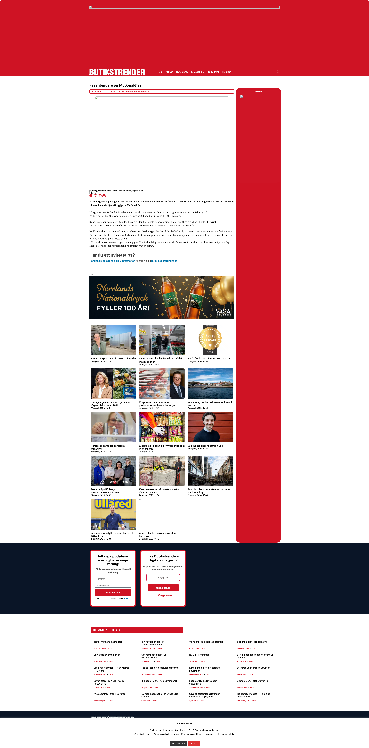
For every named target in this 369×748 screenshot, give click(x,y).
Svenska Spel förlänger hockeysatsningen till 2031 (105, 491)
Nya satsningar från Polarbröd (109, 694)
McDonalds (144, 91)
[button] (277, 71)
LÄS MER (194, 743)
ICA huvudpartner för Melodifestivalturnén (152, 643)
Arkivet (169, 72)
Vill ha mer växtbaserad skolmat (206, 641)
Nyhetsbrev (182, 72)
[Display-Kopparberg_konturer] (184, 7)
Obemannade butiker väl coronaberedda (154, 656)
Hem (160, 72)
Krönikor (226, 72)
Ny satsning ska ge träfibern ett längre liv (113, 358)
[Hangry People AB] (161, 278)
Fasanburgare (129, 91)
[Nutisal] (258, 97)
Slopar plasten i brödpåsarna (252, 641)
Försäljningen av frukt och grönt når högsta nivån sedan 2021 (110, 404)
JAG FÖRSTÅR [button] (178, 743)
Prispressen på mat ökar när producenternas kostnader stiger (157, 404)
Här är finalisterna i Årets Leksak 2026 (209, 358)
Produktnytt (213, 72)
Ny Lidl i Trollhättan (199, 654)
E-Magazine (197, 72)
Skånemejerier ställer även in (252, 681)
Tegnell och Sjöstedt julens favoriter (160, 667)
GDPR (126, 599)
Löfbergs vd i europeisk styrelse (254, 667)
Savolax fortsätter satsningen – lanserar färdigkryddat (205, 695)
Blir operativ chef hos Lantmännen (159, 681)
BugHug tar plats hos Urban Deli (205, 445)
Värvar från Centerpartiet (107, 654)
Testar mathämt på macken (108, 641)
